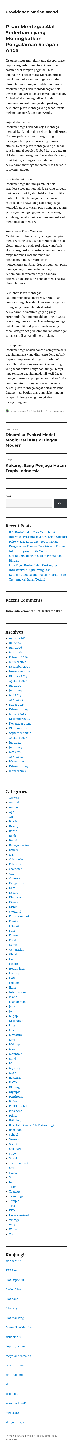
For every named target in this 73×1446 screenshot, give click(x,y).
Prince (13, 1115)
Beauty (13, 826)
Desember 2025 (19, 666)
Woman (14, 1229)
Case (12, 854)
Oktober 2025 (18, 676)
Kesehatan (16, 1020)
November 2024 (20, 723)
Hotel (12, 978)
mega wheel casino (18, 1356)
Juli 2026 (15, 643)
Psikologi (15, 1120)
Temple (14, 1201)
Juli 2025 (15, 685)
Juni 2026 (15, 647)
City (11, 873)
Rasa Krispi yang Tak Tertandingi (31, 1125)
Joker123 (11, 1308)
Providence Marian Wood (32, 11)
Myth (12, 1073)
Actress (14, 797)
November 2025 (20, 671)
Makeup (14, 1044)
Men (12, 1049)
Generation (16, 949)
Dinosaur (15, 897)
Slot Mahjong (15, 1318)
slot (8, 1384)
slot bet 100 (13, 1261)
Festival (14, 926)
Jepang (13, 1006)
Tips (12, 1205)
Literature (16, 1035)
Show (12, 1153)
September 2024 (20, 733)
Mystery (14, 1068)
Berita (13, 831)
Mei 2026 (15, 652)
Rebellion (15, 1130)
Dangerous (16, 883)
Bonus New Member (19, 1327)
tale (11, 1182)
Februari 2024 (18, 766)
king (12, 1025)
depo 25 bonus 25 (17, 1346)
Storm (13, 1177)
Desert (13, 892)
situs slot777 (14, 1337)
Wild (12, 1224)
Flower (13, 935)
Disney (13, 902)
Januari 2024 (17, 771)
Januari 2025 (17, 714)
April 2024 (16, 756)
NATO (13, 1082)
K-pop (13, 1016)
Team (13, 1186)
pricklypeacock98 (20, 411)
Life (11, 1030)
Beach (13, 821)
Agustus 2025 (18, 681)
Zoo (11, 1234)
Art (11, 816)
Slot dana (12, 1299)
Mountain (15, 1054)
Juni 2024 (15, 747)
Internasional (18, 992)
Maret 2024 (17, 761)
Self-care (15, 1148)
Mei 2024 (15, 752)
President (15, 1111)
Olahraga (15, 1087)
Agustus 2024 (18, 737)
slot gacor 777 (15, 1422)
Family (13, 921)
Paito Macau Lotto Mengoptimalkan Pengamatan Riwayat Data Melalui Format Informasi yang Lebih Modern (37, 546)
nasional (15, 1077)
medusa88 (13, 1412)
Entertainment (19, 916)
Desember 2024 (19, 718)
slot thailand (14, 1375)
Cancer (13, 850)
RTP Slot (11, 1270)
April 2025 (16, 699)
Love (12, 1039)
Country (14, 878)
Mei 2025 (15, 695)
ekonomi (15, 911)
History (14, 973)
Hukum (14, 982)
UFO (12, 1210)
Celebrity (15, 864)
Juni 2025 (15, 690)
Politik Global (18, 1106)
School (13, 1134)
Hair (12, 959)
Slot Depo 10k (15, 1280)
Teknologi (16, 1196)
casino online (15, 1365)
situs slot (12, 1394)
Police (13, 1101)
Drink (13, 907)
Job (11, 1011)
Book (12, 835)
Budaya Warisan (20, 845)
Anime (13, 807)
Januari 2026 (17, 662)
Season (14, 1139)
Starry (13, 1172)
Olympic (14, 1092)
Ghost (13, 954)
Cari (8, 496)
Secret (13, 1144)
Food (12, 940)
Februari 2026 (18, 657)
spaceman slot (18, 1163)
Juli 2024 (15, 742)
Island (13, 997)
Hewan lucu (17, 968)
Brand (13, 840)
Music (13, 1063)
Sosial (13, 1158)
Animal (14, 802)
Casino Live (13, 1289)
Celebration (17, 859)
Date (12, 888)
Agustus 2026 (18, 638)
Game (13, 944)
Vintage (14, 1220)
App (11, 812)
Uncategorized (56, 411)
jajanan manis (18, 1001)
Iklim (12, 987)
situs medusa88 (16, 1403)
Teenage (15, 1191)
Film (12, 930)
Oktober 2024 (18, 728)
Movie (13, 1058)
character (15, 869)
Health (13, 963)
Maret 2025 (17, 704)
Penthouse (16, 1096)
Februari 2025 (18, 709)
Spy (11, 1167)
